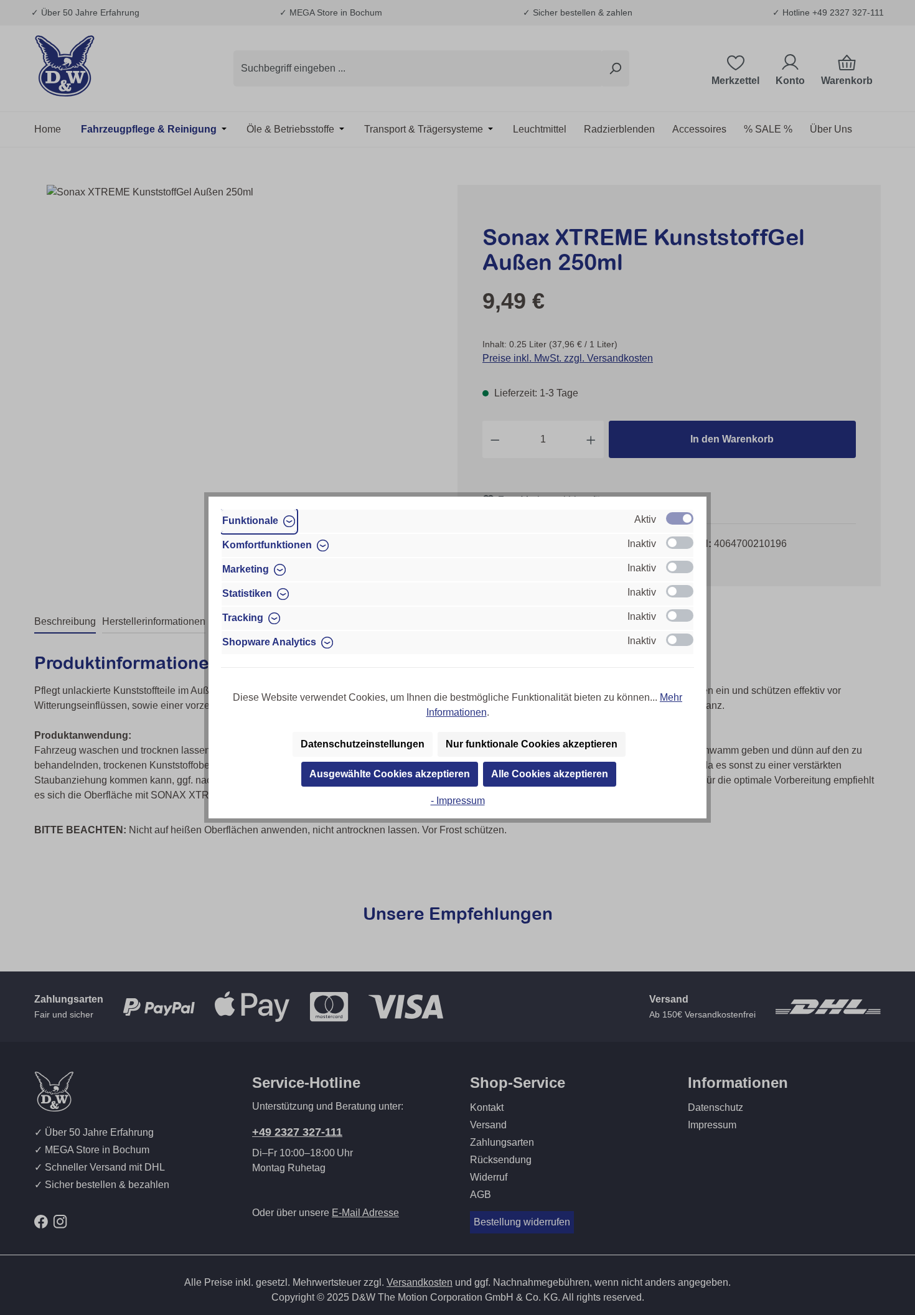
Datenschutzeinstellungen (363, 744)
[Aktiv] (679, 518)
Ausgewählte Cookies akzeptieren (389, 774)
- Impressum (458, 800)
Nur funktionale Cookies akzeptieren (531, 744)
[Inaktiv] (679, 542)
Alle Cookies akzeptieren (549, 774)
